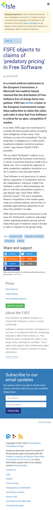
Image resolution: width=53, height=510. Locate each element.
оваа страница (30, 23)
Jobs (8, 474)
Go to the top (45, 422)
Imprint (9, 479)
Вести (9, 41)
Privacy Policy (12, 483)
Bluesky (30, 254)
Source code (11, 496)
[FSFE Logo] (8, 5)
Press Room (12, 289)
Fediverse (12, 254)
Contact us (11, 470)
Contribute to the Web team (18, 501)
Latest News (12, 294)
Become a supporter (15, 306)
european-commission (34, 236)
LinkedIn (13, 264)
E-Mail (29, 264)
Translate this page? (15, 505)
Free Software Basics (16, 298)
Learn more (11, 356)
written (29, 103)
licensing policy (20, 465)
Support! (13, 268)
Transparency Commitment (18, 488)
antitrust (20, 241)
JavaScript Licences (15, 492)
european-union (15, 236)
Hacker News (13, 259)
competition (10, 241)
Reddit (29, 259)
